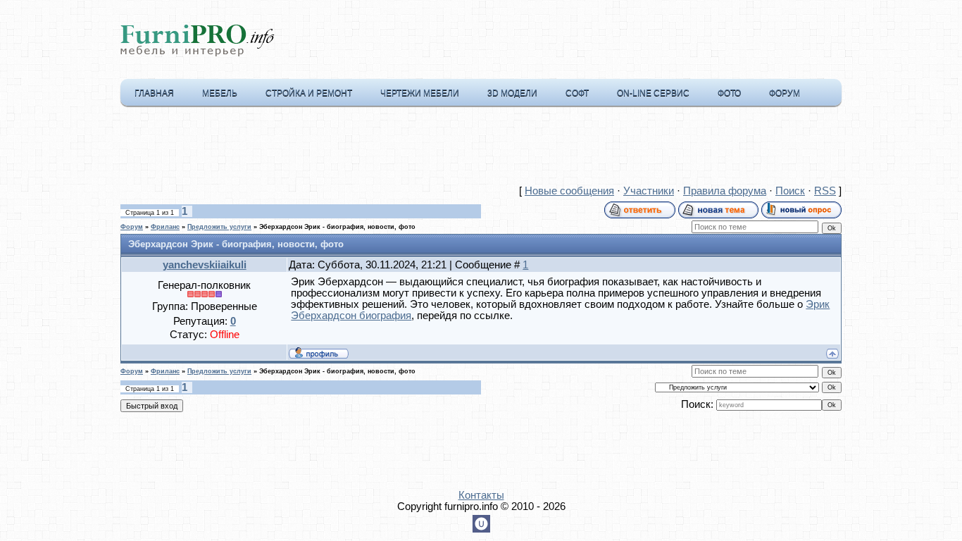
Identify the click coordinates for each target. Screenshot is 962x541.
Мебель (219, 93)
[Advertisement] (481, 148)
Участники (648, 191)
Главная (154, 93)
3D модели (512, 93)
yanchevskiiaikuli (204, 264)
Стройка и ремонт (309, 93)
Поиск (790, 191)
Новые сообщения (569, 191)
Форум (784, 93)
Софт (577, 93)
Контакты (481, 495)
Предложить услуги (219, 226)
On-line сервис (653, 93)
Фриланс (165, 226)
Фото (729, 93)
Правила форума (724, 191)
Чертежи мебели (419, 93)
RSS (825, 191)
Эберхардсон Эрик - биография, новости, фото (337, 226)
